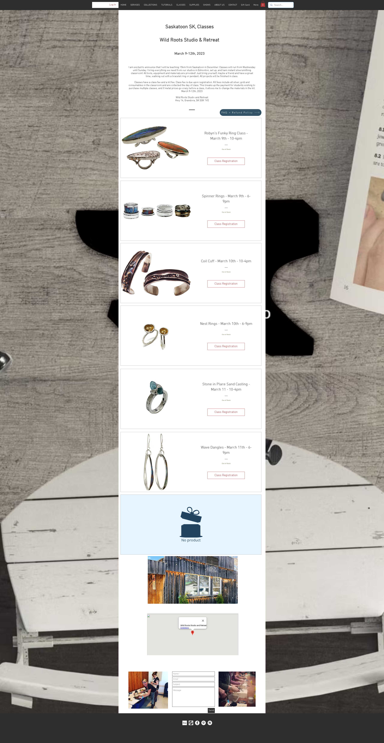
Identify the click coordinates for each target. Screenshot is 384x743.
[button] (262, 4)
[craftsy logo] (191, 723)
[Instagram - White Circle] (210, 723)
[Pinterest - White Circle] (203, 723)
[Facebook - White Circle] (197, 723)
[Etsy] (184, 723)
